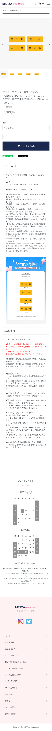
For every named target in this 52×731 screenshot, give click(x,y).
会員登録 (8, 694)
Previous (3, 44)
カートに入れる (28, 146)
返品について (10, 649)
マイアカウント (11, 688)
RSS (7, 681)
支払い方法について (13, 656)
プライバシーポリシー (14, 669)
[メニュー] (48, 4)
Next (49, 44)
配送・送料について (13, 643)
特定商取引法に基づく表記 (15, 662)
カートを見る (10, 707)
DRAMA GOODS (15, 10)
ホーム (4, 10)
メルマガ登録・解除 (13, 675)
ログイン (8, 701)
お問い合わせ (10, 714)
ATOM (14, 681)
